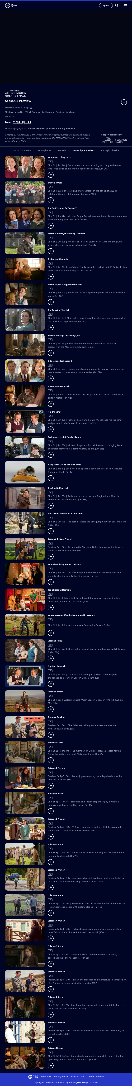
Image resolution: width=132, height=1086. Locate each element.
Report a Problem (36, 128)
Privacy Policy (61, 1076)
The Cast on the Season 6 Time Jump (65, 513)
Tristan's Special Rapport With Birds (65, 284)
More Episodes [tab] (44, 150)
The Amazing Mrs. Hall (59, 310)
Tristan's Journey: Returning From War (66, 233)
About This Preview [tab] (22, 150)
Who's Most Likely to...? (59, 157)
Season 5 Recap (55, 641)
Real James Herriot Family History (64, 437)
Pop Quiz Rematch (57, 666)
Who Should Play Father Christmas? (65, 564)
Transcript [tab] (61, 150)
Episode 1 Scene (55, 1048)
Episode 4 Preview (56, 921)
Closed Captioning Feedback (61, 128)
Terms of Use (77, 1076)
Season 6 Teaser (55, 691)
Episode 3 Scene (55, 946)
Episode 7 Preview (56, 768)
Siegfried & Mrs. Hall (58, 488)
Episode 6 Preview (57, 819)
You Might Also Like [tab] (110, 150)
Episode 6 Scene (55, 793)
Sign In (106, 5)
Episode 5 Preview (56, 870)
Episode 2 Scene (55, 997)
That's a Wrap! (55, 183)
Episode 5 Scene (55, 844)
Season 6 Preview (56, 717)
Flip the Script (54, 412)
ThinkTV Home (96, 1076)
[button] (117, 5)
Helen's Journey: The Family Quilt (64, 335)
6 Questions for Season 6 (60, 361)
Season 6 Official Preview (60, 539)
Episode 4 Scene (55, 895)
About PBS (46, 1076)
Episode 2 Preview (56, 1022)
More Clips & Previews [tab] (83, 150)
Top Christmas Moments (59, 590)
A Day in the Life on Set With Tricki (64, 464)
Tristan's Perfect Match (59, 386)
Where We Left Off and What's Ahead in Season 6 (71, 615)
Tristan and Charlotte (58, 259)
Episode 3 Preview (56, 971)
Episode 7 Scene (55, 742)
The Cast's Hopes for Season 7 (62, 208)
